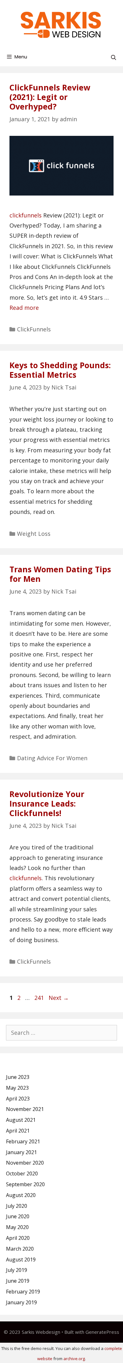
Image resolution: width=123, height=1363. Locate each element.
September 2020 (25, 1184)
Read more (24, 307)
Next (59, 997)
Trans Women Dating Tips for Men (60, 574)
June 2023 (17, 1077)
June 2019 (17, 1280)
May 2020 (17, 1227)
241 (39, 997)
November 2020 (25, 1162)
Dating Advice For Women (52, 758)
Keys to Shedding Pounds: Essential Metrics (60, 370)
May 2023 (17, 1087)
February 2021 (23, 1141)
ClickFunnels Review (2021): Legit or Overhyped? (49, 97)
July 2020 (16, 1205)
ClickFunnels (34, 329)
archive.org (74, 1358)
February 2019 (23, 1291)
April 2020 (18, 1237)
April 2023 (18, 1098)
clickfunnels (25, 215)
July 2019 (16, 1270)
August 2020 (21, 1195)
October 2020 (22, 1173)
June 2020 (17, 1216)
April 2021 (18, 1130)
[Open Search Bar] (113, 57)
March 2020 (20, 1248)
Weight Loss (33, 533)
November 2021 (25, 1109)
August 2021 (21, 1119)
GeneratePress (102, 1332)
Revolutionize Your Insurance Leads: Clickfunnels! (46, 803)
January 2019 (21, 1302)
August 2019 (21, 1259)
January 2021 (21, 1152)
